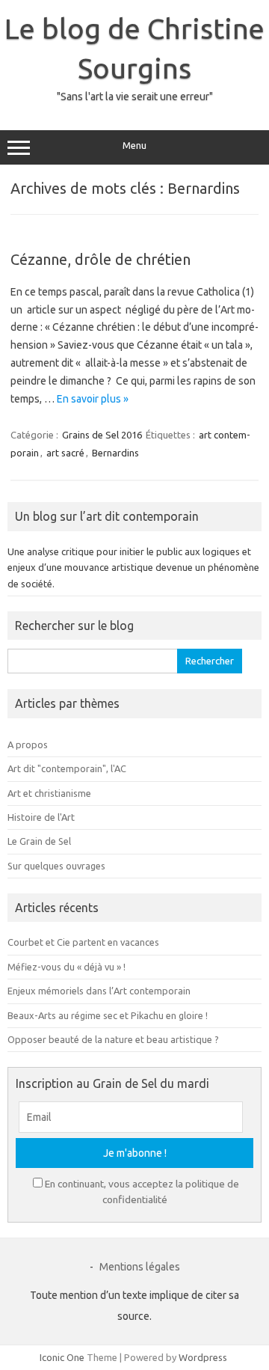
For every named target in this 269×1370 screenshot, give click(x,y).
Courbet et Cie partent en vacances (83, 942)
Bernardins (115, 452)
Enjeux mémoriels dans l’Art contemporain (99, 990)
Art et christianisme (49, 793)
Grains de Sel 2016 (102, 434)
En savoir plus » (93, 399)
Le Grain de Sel (39, 841)
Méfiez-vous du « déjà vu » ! (66, 966)
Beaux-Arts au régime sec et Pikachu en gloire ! (107, 1015)
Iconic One (62, 1357)
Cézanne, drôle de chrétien (100, 259)
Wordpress (203, 1357)
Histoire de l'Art (41, 817)
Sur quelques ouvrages (56, 865)
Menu (134, 145)
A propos (27, 744)
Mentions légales (139, 1267)
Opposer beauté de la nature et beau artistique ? (113, 1039)
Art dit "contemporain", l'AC (66, 768)
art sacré (65, 452)
